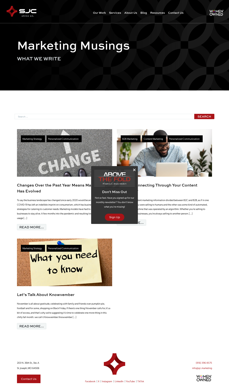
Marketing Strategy (32, 138)
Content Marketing (153, 138)
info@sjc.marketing (202, 368)
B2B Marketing (129, 138)
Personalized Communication (63, 138)
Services (115, 13)
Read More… (32, 227)
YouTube (130, 381)
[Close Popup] (134, 169)
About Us (130, 13)
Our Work (99, 13)
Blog (143, 13)
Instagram (107, 381)
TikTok (140, 381)
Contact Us (176, 13)
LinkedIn (119, 381)
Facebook (90, 381)
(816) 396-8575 (204, 362)
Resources (157, 13)
